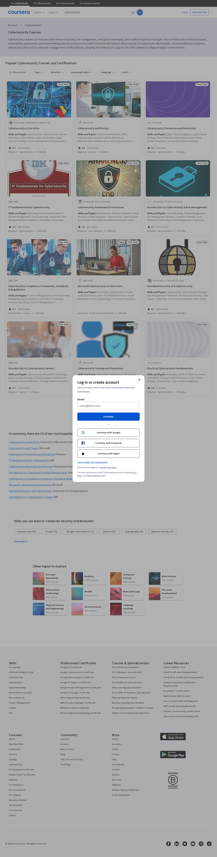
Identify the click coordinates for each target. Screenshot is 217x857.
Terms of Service (94, 475)
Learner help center (108, 467)
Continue (108, 416)
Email (81, 399)
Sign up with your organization (92, 462)
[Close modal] (139, 380)
